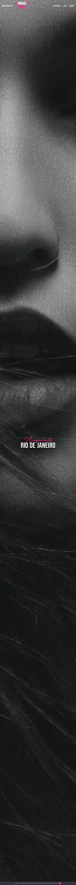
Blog (65, 6)
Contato (71, 6)
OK (60, 883)
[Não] (74, 883)
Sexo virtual (57, 6)
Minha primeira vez (7, 6)
